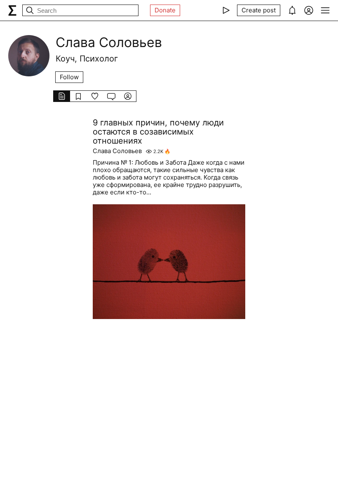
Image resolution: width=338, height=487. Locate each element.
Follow (69, 77)
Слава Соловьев (117, 151)
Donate (165, 10)
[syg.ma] (12, 10)
